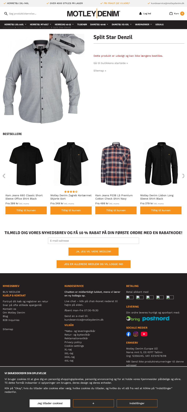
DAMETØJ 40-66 (98, 24)
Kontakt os (9, 308)
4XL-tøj (68, 360)
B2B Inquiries (11, 320)
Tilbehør (82, 24)
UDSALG (159, 24)
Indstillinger (136, 403)
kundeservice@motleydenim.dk (167, 3)
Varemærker (142, 24)
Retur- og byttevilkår (77, 334)
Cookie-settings (74, 345)
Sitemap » (100, 70)
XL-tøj (68, 349)
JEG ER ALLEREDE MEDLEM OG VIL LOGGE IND (93, 264)
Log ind (147, 13)
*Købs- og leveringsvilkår (79, 331)
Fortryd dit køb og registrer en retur (25, 301)
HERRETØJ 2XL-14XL (14, 24)
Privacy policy (73, 342)
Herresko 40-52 (63, 24)
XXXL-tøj (69, 356)
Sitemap (8, 329)
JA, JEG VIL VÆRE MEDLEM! (93, 251)
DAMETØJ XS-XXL (120, 24)
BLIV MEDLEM (11, 291)
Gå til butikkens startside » (111, 63)
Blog (5, 316)
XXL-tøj (68, 353)
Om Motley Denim (14, 312)
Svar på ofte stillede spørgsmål (22, 305)
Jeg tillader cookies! (50, 403)
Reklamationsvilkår (76, 338)
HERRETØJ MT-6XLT (39, 24)
